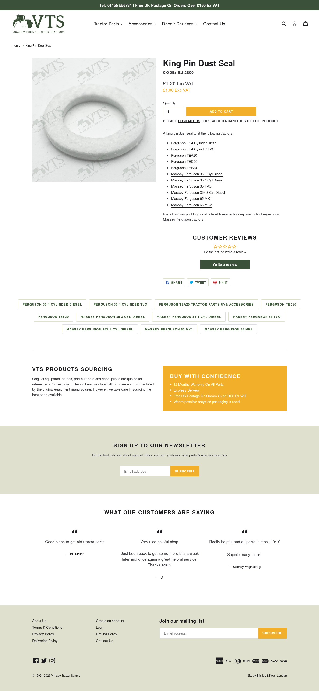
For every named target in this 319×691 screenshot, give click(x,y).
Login (100, 627)
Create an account (110, 620)
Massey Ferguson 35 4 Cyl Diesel (197, 179)
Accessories (143, 23)
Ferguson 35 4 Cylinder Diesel (194, 142)
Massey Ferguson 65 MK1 (191, 198)
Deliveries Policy (45, 640)
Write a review (225, 264)
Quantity (169, 103)
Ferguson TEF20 (184, 167)
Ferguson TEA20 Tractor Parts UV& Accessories (206, 304)
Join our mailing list (182, 621)
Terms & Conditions (47, 627)
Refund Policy (106, 633)
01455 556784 (119, 5)
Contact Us (214, 23)
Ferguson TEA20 (184, 155)
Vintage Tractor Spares (65, 675)
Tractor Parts (109, 23)
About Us (39, 620)
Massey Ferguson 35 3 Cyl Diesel (197, 173)
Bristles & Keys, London (272, 675)
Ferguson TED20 (184, 161)
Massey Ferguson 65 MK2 (191, 204)
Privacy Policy (43, 633)
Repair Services (180, 23)
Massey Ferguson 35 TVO (191, 186)
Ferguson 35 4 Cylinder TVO (193, 148)
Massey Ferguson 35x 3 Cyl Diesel (198, 192)
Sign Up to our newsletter (159, 445)
